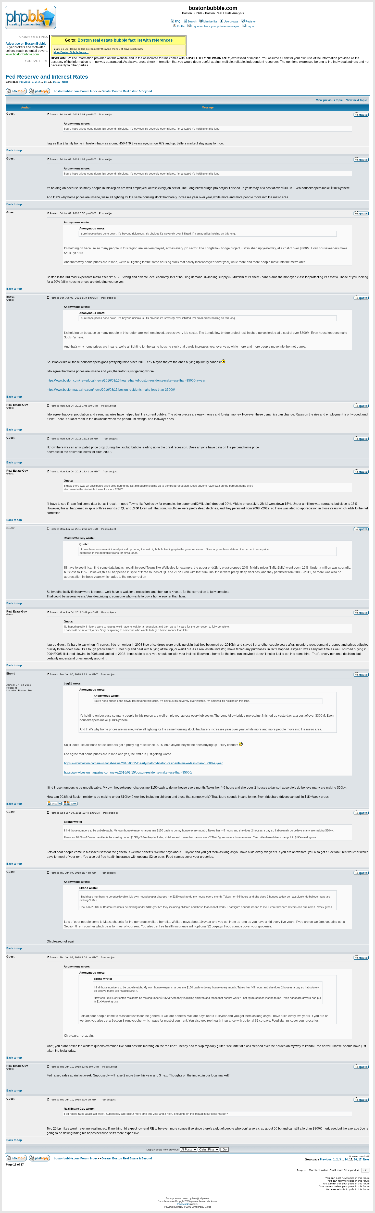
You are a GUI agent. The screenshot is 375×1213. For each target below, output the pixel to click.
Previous (25, 81)
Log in (250, 26)
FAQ (178, 21)
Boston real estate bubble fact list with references (125, 40)
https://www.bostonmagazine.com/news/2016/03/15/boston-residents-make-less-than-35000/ (111, 389)
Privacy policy (183, 1204)
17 (58, 81)
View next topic (356, 100)
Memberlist (210, 21)
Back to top (14, 150)
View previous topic (329, 100)
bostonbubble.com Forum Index (75, 91)
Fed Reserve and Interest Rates (47, 76)
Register (250, 21)
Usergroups (231, 21)
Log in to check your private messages (215, 26)
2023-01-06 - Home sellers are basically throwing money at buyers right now (98, 48)
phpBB (179, 1206)
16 (54, 81)
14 (45, 81)
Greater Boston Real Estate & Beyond (127, 91)
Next (65, 81)
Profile (180, 26)
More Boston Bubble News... (71, 52)
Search (192, 21)
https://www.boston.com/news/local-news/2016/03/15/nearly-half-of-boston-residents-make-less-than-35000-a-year (126, 380)
